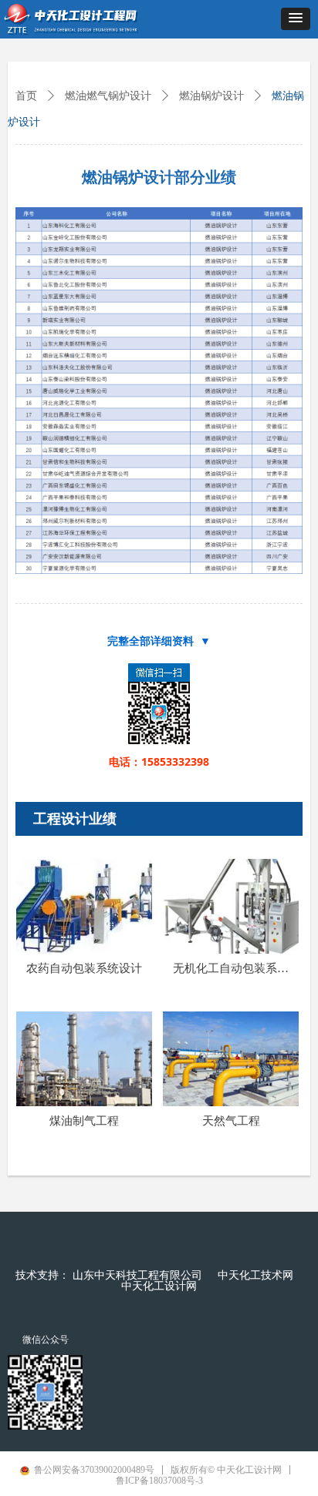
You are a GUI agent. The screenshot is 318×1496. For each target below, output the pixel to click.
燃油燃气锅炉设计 (108, 96)
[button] (295, 19)
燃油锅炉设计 (211, 96)
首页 (26, 96)
